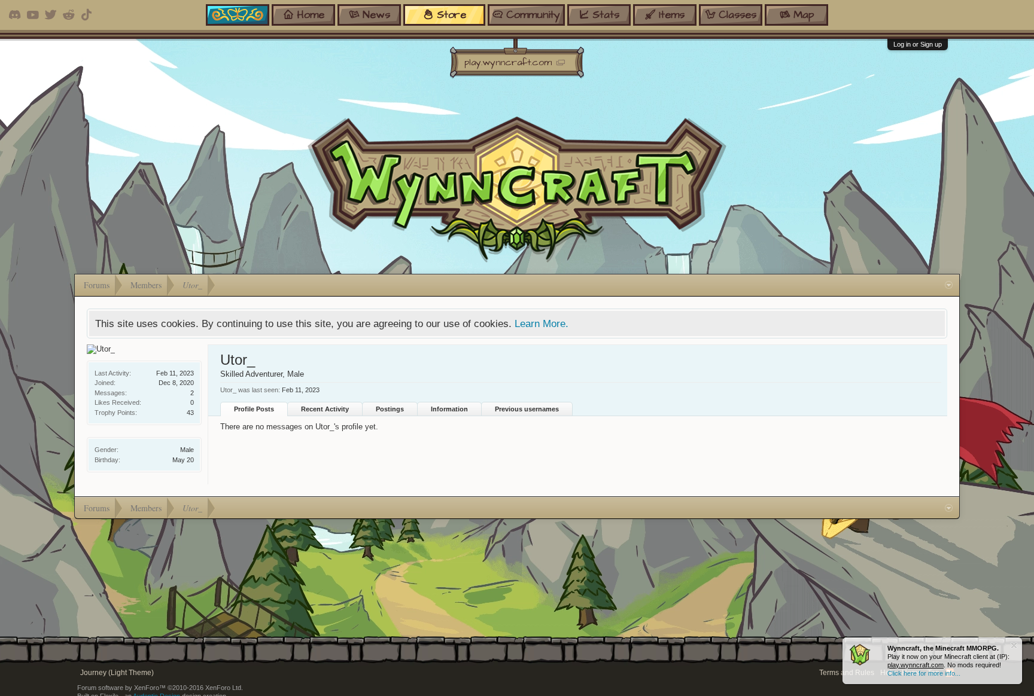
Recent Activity (325, 409)
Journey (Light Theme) (117, 672)
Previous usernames (527, 409)
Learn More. (541, 323)
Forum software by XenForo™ (160, 687)
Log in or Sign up (917, 44)
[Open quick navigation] (949, 285)
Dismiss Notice (1013, 645)
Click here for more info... (923, 673)
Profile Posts (254, 409)
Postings (390, 409)
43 (190, 412)
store (451, 15)
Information (449, 409)
